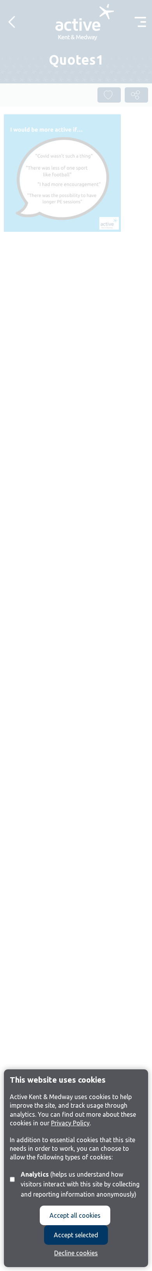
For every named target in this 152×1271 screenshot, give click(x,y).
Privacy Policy (70, 1123)
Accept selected (76, 1235)
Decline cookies (76, 1253)
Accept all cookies (75, 1215)
